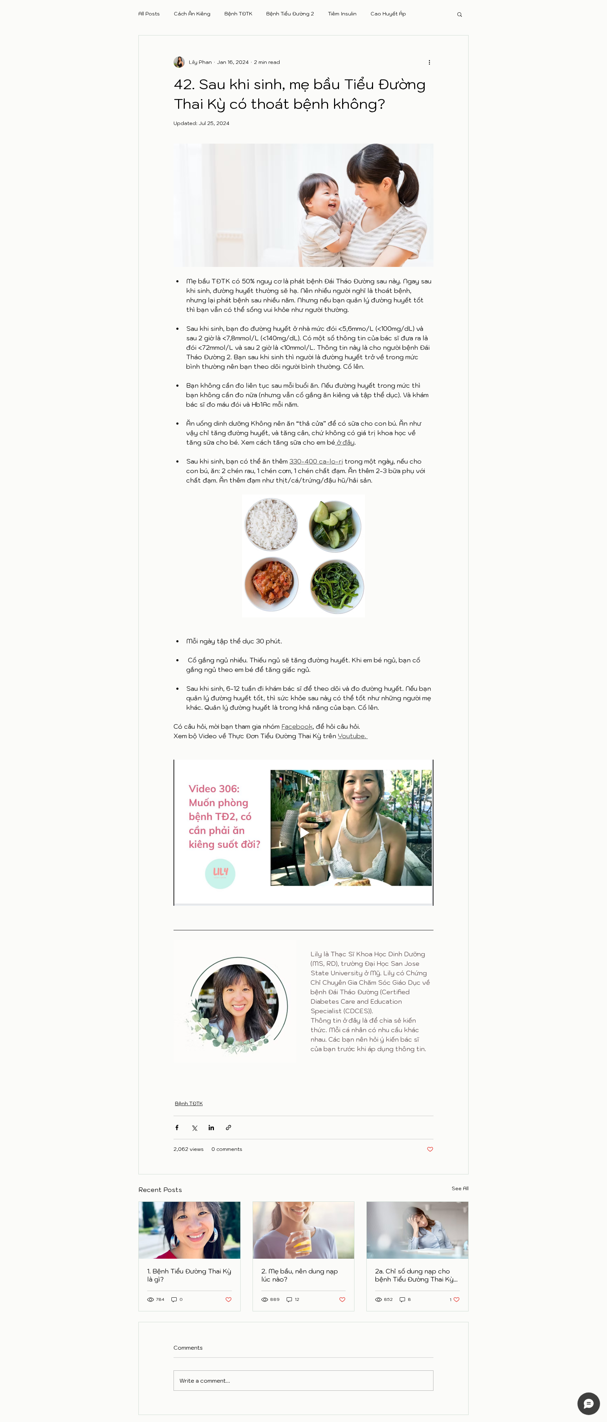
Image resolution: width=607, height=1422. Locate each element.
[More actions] (429, 62)
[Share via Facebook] (177, 1127)
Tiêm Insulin (342, 14)
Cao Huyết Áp (388, 14)
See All (460, 1188)
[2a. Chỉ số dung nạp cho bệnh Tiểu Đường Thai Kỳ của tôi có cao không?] (417, 1230)
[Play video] (303, 833)
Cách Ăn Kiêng (192, 14)
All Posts (149, 14)
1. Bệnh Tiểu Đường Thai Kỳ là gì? (189, 1275)
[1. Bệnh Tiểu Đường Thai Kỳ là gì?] (189, 1230)
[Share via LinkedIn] (211, 1127)
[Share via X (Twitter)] (194, 1127)
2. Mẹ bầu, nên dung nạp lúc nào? (299, 1275)
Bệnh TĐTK (238, 14)
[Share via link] (228, 1127)
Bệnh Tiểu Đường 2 (290, 14)
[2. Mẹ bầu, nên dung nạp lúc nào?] (303, 1230)
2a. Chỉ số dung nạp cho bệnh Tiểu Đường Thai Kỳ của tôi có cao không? (414, 1275)
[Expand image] (235, 1001)
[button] (459, 14)
